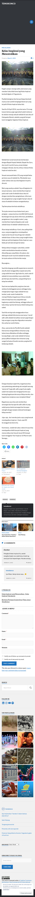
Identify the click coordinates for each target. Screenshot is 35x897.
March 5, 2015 (12, 58)
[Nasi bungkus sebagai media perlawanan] (9, 756)
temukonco (7, 506)
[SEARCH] (30, 687)
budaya (5, 499)
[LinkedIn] (3, 702)
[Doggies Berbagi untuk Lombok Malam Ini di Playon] (25, 789)
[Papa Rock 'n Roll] (9, 789)
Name (4, 631)
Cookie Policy (6, 889)
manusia (12, 499)
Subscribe (7, 867)
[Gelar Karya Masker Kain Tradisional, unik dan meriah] (9, 740)
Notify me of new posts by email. (14, 659)
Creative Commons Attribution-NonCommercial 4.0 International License (17, 882)
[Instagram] (6, 702)
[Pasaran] (9, 773)
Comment (5, 613)
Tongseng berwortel (8, 824)
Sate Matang (6, 820)
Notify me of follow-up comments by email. (17, 656)
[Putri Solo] (25, 723)
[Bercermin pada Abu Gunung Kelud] (9, 723)
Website (4, 647)
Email (4, 639)
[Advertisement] (17, 23)
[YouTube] (9, 702)
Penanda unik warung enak (10, 829)
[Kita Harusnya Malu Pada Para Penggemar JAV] (25, 740)
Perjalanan (6, 47)
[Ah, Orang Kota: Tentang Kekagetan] (23, 464)
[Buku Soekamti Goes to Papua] (8, 464)
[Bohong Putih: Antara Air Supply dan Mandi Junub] (8, 480)
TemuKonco (9, 3)
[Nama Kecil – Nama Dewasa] (25, 756)
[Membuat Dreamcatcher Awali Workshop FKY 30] (25, 773)
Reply (29, 562)
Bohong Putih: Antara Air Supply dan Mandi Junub (8, 487)
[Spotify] (12, 702)
